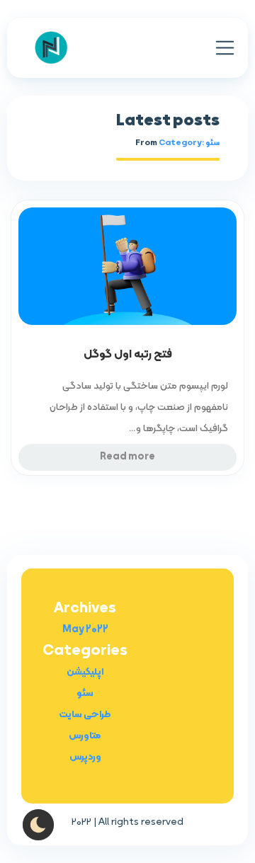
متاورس (85, 735)
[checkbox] (38, 824)
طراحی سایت (85, 714)
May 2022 (85, 629)
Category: (189, 143)
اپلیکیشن (85, 672)
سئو (85, 693)
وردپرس (85, 757)
